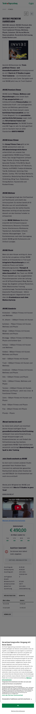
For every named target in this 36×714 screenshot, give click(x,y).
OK (18, 705)
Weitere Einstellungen (18, 711)
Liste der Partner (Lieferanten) (12, 695)
